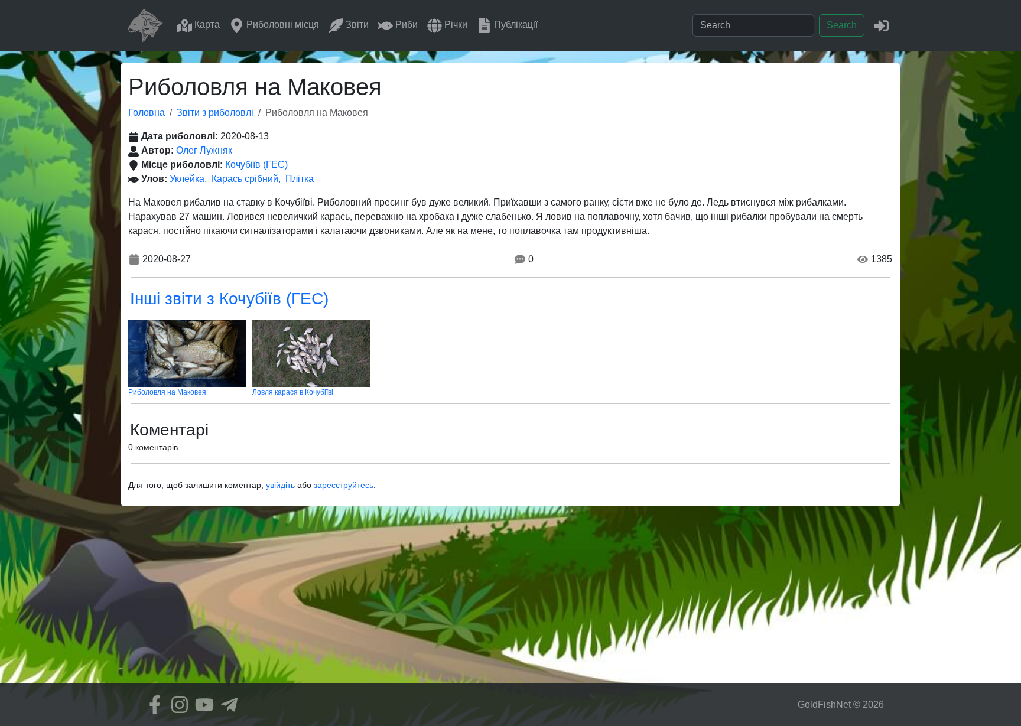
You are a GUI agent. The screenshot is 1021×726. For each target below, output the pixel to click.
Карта (206, 24)
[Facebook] (151, 704)
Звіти (356, 24)
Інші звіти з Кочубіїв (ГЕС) (229, 298)
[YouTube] (201, 704)
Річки (454, 24)
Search (842, 25)
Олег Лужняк (204, 150)
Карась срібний (245, 179)
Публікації (515, 24)
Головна (146, 113)
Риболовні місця (281, 24)
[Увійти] (881, 25)
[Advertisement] (510, 600)
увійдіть (280, 485)
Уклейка (187, 179)
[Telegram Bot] (226, 704)
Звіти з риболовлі (215, 113)
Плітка (299, 179)
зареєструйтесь (343, 485)
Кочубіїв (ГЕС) (256, 164)
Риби (405, 24)
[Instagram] (176, 704)
